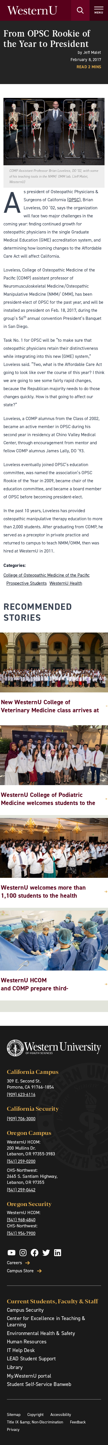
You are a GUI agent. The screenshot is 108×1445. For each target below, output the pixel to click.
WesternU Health (66, 583)
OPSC (74, 200)
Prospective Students (26, 583)
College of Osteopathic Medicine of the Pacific (46, 575)
